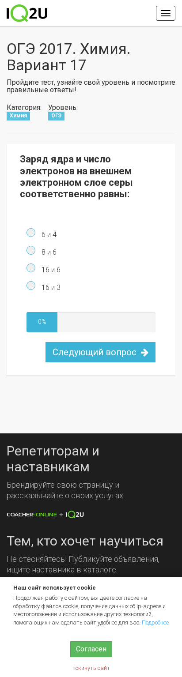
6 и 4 (48, 234)
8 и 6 (48, 252)
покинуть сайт (91, 668)
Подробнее (155, 622)
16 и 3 (50, 287)
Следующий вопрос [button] (96, 352)
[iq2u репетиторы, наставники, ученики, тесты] (27, 13)
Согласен (91, 649)
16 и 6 (50, 270)
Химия (18, 116)
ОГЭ (56, 116)
